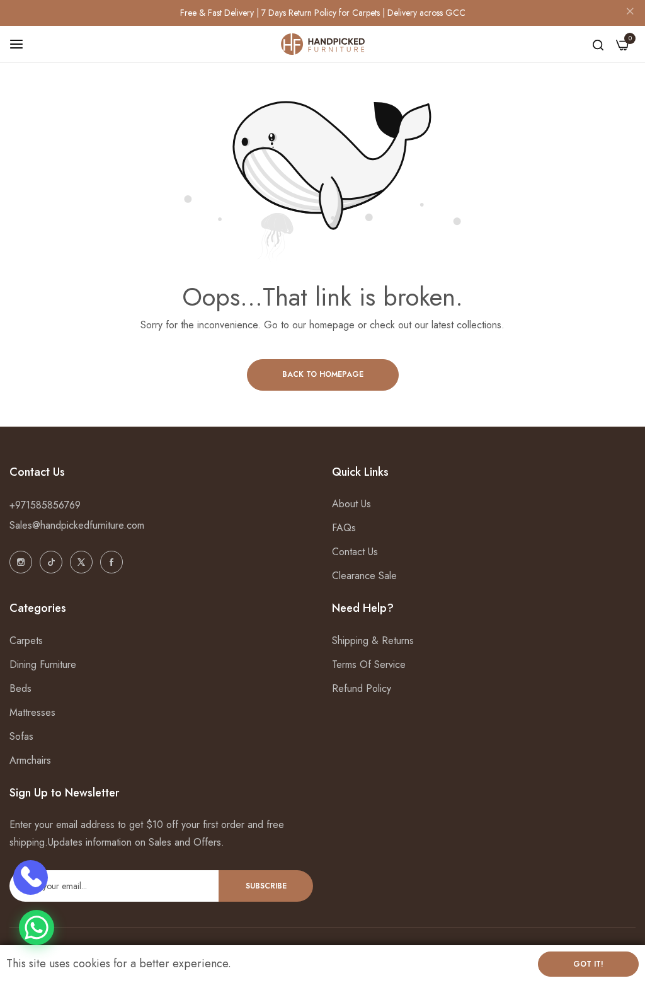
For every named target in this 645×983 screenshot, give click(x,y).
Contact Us (355, 551)
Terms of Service (369, 664)
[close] (630, 13)
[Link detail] (20, 562)
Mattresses (32, 712)
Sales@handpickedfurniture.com (76, 525)
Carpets (26, 640)
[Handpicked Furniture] (322, 44)
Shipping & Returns (373, 640)
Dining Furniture (42, 664)
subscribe (266, 886)
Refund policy (361, 688)
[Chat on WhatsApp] (36, 927)
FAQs (344, 527)
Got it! (588, 964)
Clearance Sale (364, 575)
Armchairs (30, 760)
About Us (351, 504)
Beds (20, 688)
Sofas (21, 736)
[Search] (598, 44)
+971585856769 (45, 505)
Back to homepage (322, 374)
